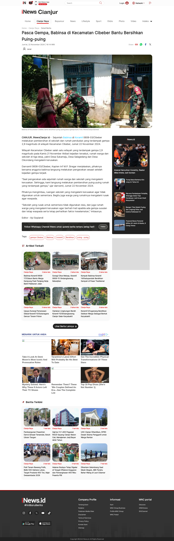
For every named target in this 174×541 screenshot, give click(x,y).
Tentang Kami (83, 505)
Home (28, 21)
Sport (98, 21)
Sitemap (81, 528)
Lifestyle (86, 21)
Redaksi (81, 508)
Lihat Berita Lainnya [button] (64, 326)
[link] (136, 44)
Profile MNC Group (116, 511)
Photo (122, 21)
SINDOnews (143, 508)
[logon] (24, 3)
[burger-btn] (150, 3)
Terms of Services (84, 518)
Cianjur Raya (43, 21)
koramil (60, 237)
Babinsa (67, 137)
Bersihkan (70, 237)
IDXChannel (143, 511)
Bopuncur (59, 21)
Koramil (79, 137)
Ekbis (110, 21)
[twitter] (150, 44)
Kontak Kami (82, 524)
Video (133, 21)
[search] (100, 3)
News (73, 21)
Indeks (145, 21)
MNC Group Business (117, 508)
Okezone (142, 505)
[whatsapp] (141, 44)
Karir (111, 505)
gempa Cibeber (36, 237)
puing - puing (83, 237)
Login (121, 3)
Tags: (24, 236)
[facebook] (146, 44)
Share (131, 44)
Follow (103, 227)
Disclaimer (82, 515)
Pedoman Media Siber (86, 511)
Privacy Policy (83, 521)
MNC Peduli (114, 515)
